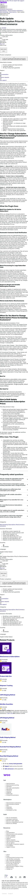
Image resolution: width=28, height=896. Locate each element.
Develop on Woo (4, 0)
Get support (21, 0)
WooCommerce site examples (14, 834)
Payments (9, 786)
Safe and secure (9, 768)
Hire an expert (13, 0)
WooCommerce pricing (12, 785)
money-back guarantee (15, 763)
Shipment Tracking (6, 685)
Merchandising (4, 12)
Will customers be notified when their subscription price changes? (10, 489)
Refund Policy (10, 867)
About (8, 854)
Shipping (8, 792)
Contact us (9, 869)
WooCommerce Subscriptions (10, 656)
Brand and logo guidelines (13, 862)
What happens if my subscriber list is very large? (11, 500)
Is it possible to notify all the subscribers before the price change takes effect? (11, 516)
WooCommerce (10, 783)
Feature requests (10, 840)
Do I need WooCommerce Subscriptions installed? (11, 505)
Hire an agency (10, 842)
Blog (7, 831)
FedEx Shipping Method (7, 737)
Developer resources (12, 819)
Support (7, 766)
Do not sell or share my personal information (12, 864)
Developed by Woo (11, 810)
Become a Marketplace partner (14, 822)
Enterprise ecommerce (12, 795)
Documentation (10, 832)
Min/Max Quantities (6, 704)
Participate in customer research (15, 844)
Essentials (9, 807)
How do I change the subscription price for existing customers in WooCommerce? (12, 479)
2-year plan (5, 39)
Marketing (9, 789)
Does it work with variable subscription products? (11, 495)
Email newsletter (10, 837)
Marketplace (3, 10)
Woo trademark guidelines (13, 860)
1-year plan (5, 36)
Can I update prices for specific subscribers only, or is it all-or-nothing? (12, 511)
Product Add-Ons (6, 676)
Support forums (10, 847)
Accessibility (9, 845)
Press (7, 856)
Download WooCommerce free (14, 857)
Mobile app (9, 793)
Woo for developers (11, 817)
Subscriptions (12, 12)
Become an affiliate (11, 823)
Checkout (9, 790)
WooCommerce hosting (12, 841)
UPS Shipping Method (7, 718)
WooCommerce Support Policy (14, 866)
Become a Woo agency (12, 820)
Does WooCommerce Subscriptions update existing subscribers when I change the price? (13, 484)
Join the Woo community (13, 859)
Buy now (2, 44)
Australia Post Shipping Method (10, 747)
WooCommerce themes (12, 804)
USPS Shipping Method (7, 695)
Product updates (10, 835)
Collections (9, 808)
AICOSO (4, 28)
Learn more (10, 713)
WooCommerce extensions (15, 10)
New (7, 805)
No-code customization (12, 788)
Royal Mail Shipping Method (9, 756)
